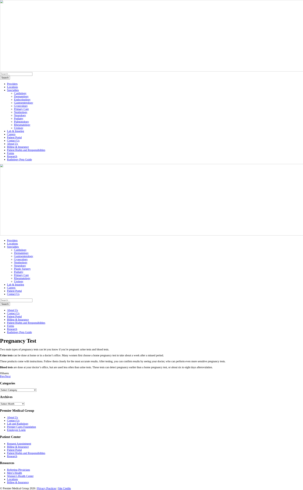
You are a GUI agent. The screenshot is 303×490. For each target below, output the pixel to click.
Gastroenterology (23, 102)
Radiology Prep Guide (19, 159)
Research (12, 156)
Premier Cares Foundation (21, 426)
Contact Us (13, 140)
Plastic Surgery (22, 268)
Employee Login (16, 430)
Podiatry (18, 118)
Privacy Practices (46, 488)
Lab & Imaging (15, 131)
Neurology (20, 115)
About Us (12, 143)
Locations (12, 86)
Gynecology (21, 105)
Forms (10, 153)
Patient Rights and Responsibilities (26, 150)
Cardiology (20, 93)
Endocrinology (22, 99)
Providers (12, 83)
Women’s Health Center (20, 476)
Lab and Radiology (17, 423)
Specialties (13, 90)
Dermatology (21, 96)
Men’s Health (14, 472)
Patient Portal (14, 137)
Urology (18, 127)
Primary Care (21, 109)
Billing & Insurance (18, 146)
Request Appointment (19, 443)
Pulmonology (21, 121)
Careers (11, 134)
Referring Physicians (18, 469)
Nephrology (20, 112)
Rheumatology (22, 124)
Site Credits (64, 488)
